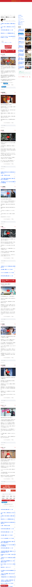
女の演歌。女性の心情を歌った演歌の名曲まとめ (8, 24)
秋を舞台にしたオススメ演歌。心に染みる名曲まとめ (8, 555)
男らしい (15, 496)
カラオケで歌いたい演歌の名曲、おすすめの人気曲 (8, 27)
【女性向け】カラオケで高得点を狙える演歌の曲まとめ (8, 267)
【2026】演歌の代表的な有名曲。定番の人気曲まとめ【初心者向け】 (8, 179)
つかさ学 (3, 406)
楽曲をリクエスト (8, 47)
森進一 (14, 498)
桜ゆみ (3, 448)
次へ (13, 490)
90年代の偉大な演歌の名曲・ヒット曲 (8, 549)
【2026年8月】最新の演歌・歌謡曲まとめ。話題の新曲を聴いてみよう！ (8, 552)
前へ (3, 490)
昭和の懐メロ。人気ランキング (8, 568)
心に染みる (3, 496)
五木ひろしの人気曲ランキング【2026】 (8, 584)
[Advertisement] (16, 8)
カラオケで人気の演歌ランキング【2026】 (8, 273)
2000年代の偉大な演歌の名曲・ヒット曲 (8, 529)
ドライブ (7, 496)
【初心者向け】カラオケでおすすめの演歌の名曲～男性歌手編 (8, 182)
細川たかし (3, 55)
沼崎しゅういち (4, 93)
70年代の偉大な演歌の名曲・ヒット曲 (8, 31)
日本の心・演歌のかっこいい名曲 (11, 15)
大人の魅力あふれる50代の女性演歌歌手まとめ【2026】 (8, 571)
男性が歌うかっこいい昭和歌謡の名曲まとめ (8, 34)
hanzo (3, 131)
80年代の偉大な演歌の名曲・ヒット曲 (8, 276)
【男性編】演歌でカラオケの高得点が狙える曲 (8, 578)
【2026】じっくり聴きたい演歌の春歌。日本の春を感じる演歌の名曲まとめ (8, 581)
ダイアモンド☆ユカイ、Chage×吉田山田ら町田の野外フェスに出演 (8, 37)
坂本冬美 (3, 498)
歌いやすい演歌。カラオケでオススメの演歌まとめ (8, 565)
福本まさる (3, 366)
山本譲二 (11, 498)
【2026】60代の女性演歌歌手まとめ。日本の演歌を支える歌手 (8, 561)
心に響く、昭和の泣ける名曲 (8, 176)
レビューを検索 (8, 500)
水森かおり (3, 325)
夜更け (11, 496)
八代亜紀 (7, 498)
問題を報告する (3, 89)
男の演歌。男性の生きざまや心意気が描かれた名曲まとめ (8, 173)
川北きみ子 (3, 285)
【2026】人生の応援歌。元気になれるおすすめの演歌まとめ (8, 574)
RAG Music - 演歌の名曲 (3, 15)
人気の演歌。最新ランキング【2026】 (8, 270)
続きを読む (8, 486)
